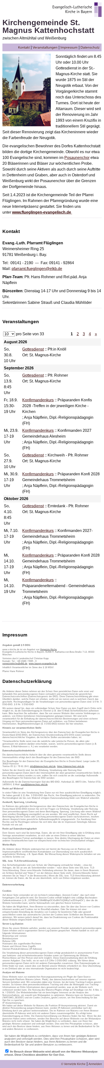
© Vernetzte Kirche (73, 1064)
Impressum (69, 47)
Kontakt (24, 47)
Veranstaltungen (45, 47)
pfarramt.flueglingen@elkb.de (37, 269)
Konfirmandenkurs (38, 400)
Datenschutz (90, 47)
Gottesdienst (33, 349)
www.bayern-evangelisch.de (43, 663)
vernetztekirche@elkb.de (14, 663)
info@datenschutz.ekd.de (43, 766)
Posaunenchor (76, 158)
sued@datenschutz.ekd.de (34, 784)
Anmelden (95, 1064)
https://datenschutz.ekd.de (70, 766)
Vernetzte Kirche (48, 649)
